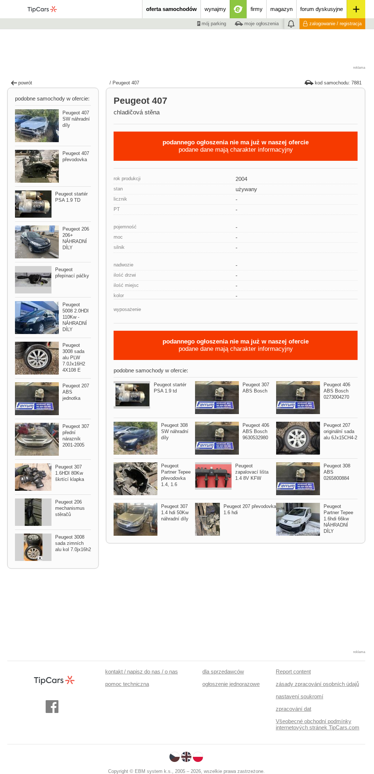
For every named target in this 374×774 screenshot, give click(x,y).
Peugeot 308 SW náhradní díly (174, 431)
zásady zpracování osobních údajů (317, 684)
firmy (257, 9)
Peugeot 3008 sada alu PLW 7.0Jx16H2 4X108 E (73, 357)
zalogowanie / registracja (335, 23)
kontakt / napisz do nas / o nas (141, 671)
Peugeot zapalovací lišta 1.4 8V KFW (251, 472)
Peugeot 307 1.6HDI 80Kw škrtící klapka (69, 473)
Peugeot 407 (125, 83)
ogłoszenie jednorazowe (231, 684)
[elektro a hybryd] (238, 9)
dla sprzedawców (223, 671)
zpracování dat (293, 709)
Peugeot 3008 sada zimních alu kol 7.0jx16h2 (73, 543)
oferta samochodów (171, 9)
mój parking (213, 23)
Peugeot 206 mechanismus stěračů (70, 508)
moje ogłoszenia (261, 23)
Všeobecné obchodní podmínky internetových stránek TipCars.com (317, 724)
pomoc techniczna (127, 684)
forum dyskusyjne (321, 9)
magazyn (281, 9)
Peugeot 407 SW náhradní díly (76, 119)
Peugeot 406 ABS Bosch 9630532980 (256, 431)
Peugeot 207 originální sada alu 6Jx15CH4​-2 (340, 431)
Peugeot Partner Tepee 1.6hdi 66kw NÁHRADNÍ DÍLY (338, 519)
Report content (293, 671)
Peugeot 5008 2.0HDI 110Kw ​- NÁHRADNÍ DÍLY (75, 317)
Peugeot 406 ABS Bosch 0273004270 (337, 391)
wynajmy (215, 9)
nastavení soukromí (299, 696)
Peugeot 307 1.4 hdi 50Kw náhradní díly (174, 512)
